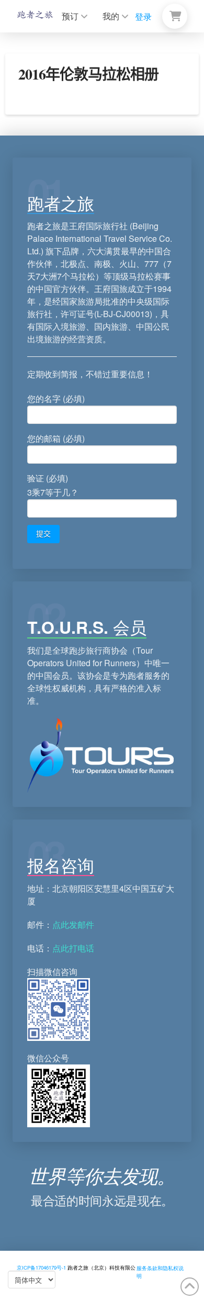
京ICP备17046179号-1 (41, 1267)
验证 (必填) (52, 485)
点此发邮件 (73, 924)
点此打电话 (73, 948)
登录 (143, 16)
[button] (174, 16)
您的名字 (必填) (56, 398)
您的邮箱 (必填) (56, 438)
